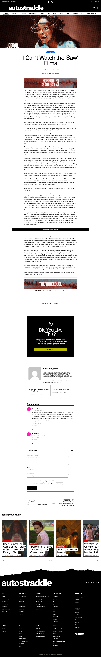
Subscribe (97, 1)
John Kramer (35, 433)
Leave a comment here (32, 455)
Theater (55, 619)
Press (76, 619)
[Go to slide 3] (51, 560)
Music (54, 609)
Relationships (22, 606)
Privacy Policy (53, 654)
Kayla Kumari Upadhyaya (89, 555)
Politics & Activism (40, 631)
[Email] (96, 582)
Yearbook (55, 645)
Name (28, 467)
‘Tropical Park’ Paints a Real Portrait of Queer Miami (41, 549)
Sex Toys (21, 614)
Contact (76, 624)
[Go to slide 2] (49, 560)
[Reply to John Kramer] (36, 443)
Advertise (77, 622)
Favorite (49, 74)
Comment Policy (59, 654)
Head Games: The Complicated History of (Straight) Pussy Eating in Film (14, 548)
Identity (38, 604)
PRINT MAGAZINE (57, 628)
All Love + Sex (22, 596)
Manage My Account (79, 597)
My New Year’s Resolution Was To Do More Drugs (38, 390)
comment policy (59, 482)
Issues (54, 633)
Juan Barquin (33, 555)
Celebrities (55, 596)
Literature (55, 606)
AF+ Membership (78, 614)
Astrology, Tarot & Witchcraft (43, 596)
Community (39, 599)
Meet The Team (78, 617)
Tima (58, 555)
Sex (20, 604)
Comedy (55, 599)
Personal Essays (6, 609)
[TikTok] (91, 582)
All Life (20, 628)
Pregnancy (21, 643)
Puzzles (3, 628)
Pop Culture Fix (40, 633)
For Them (13, 1)
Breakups (21, 611)
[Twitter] (93, 582)
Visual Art (55, 621)
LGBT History (39, 609)
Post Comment (32, 488)
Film (54, 601)
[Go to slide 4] (53, 560)
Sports (54, 611)
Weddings (21, 609)
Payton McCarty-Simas (8, 555)
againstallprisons (37, 408)
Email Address (30, 473)
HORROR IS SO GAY (39, 290)
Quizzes (4, 631)
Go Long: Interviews (6, 604)
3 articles (56, 382)
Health (20, 633)
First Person (39, 601)
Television (55, 616)
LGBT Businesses (40, 606)
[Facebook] (88, 582)
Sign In (92, 1)
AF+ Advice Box (5, 599)
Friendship (21, 601)
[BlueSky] (98, 582)
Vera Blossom (46, 70)
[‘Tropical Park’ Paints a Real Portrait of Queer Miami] (41, 538)
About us (77, 612)
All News (38, 628)
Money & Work (22, 638)
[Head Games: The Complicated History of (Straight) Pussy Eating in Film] (14, 538)
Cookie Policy (48, 654)
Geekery (55, 604)
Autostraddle (5, 1)
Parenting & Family (23, 641)
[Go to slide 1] (48, 560)
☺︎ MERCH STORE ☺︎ (58, 631)
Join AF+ (55, 229)
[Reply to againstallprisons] (36, 429)
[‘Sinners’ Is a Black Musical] (68, 538)
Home (20, 631)
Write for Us (77, 627)
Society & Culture (40, 636)
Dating (20, 599)
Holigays (21, 636)
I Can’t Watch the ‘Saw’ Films (60, 389)
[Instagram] (86, 582)
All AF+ (3, 596)
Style (54, 614)
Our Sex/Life (5, 601)
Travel (20, 646)
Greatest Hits (56, 636)
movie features (50, 52)
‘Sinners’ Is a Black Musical (67, 551)
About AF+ (4, 611)
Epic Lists (55, 638)
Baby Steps (4, 606)
